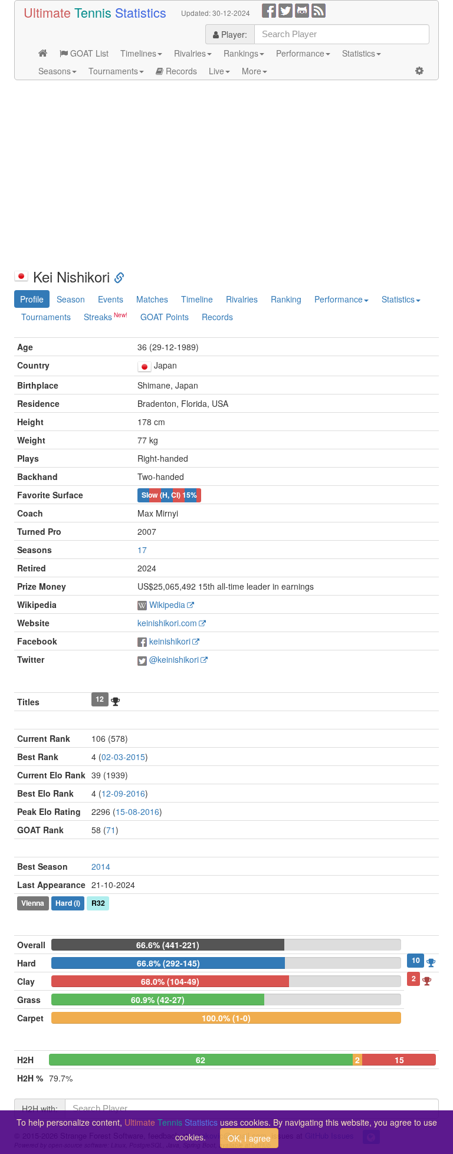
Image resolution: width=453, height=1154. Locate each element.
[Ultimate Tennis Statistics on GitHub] (302, 9)
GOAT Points (164, 317)
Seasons (54, 71)
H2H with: (40, 1108)
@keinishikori (174, 659)
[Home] (43, 53)
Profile (32, 299)
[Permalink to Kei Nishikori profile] (119, 276)
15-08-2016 (137, 811)
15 (399, 1060)
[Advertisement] (226, 174)
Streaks (98, 317)
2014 (100, 866)
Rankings (241, 53)
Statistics (358, 53)
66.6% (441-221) (167, 945)
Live (216, 71)
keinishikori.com (167, 623)
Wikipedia (167, 604)
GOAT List (88, 53)
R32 (98, 903)
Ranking (286, 299)
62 (200, 1060)
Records (180, 71)
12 (100, 699)
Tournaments (113, 71)
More (251, 71)
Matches (152, 299)
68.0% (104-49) (170, 981)
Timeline (197, 299)
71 (111, 830)
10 (416, 960)
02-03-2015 (123, 756)
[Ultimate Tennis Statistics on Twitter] (285, 9)
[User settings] (419, 71)
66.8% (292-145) (168, 963)
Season (71, 299)
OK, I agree (249, 1138)
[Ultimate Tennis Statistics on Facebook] (269, 9)
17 (142, 549)
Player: (233, 34)
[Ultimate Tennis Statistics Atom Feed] (318, 9)
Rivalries (190, 53)
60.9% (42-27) (158, 999)
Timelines (138, 53)
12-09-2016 (123, 793)
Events (110, 299)
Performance (300, 53)
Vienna (32, 903)
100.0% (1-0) (226, 1018)
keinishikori (170, 641)
